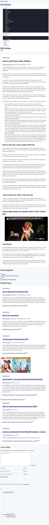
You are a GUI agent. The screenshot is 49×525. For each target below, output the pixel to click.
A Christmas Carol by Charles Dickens (9, 275)
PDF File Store (7, 64)
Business (6, 14)
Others (5, 43)
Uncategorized (5, 57)
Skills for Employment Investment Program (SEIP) (19, 406)
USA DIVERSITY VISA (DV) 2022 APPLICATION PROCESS (22, 379)
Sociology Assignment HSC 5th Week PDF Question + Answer (24, 432)
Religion (4, 514)
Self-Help (6, 13)
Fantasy (6, 16)
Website (25, 474)
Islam (6, 516)
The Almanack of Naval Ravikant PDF (15, 339)
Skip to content (4, 1)
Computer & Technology (9, 21)
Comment (33, 465)
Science (6, 26)
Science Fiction (7, 28)
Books (4, 492)
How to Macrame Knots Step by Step (15, 292)
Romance (6, 31)
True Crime (7, 30)
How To (5, 42)
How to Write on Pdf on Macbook (8, 278)
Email (25, 471)
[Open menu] (1, 50)
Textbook (6, 9)
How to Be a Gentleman (10, 315)
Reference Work (8, 11)
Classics (6, 18)
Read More (14, 305)
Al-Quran (9, 38)
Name (25, 468)
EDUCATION (6, 33)
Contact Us (6, 45)
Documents (6, 40)
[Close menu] (0, 489)
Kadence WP (26, 484)
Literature (6, 23)
